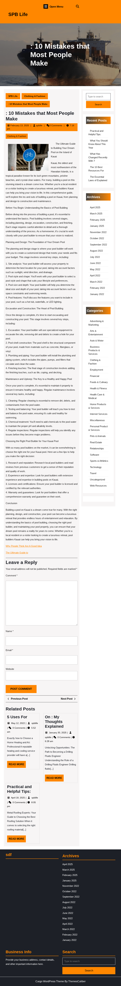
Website (10, 669)
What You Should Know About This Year (98, 144)
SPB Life (18, 14)
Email (9, 650)
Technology (96, 467)
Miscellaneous (97, 420)
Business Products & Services (94, 350)
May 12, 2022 (18, 723)
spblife (39, 125)
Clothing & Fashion (34, 96)
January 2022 (97, 294)
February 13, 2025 (19, 125)
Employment (96, 369)
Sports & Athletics (99, 461)
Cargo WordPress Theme (49, 981)
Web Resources (98, 485)
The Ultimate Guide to (17, 552)
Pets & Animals (98, 436)
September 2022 (98, 244)
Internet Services (98, 414)
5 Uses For (17, 717)
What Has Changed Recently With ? (97, 157)
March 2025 (96, 213)
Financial (94, 376)
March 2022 (96, 281)
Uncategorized (97, 479)
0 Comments (19, 728)
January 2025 (97, 226)
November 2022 (98, 232)
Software (94, 454)
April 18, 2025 (18, 797)
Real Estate (96, 442)
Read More (17, 765)
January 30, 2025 (58, 732)
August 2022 (96, 250)
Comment (11, 575)
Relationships (97, 448)
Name (10, 631)
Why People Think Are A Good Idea (24, 546)
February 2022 (97, 288)
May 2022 (95, 269)
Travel (93, 473)
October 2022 (97, 238)
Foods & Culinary (99, 382)
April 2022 (95, 275)
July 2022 (95, 257)
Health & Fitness (98, 388)
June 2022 (95, 263)
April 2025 (95, 207)
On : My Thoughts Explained (54, 721)
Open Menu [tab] (56, 7)
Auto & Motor (97, 340)
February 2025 (97, 219)
